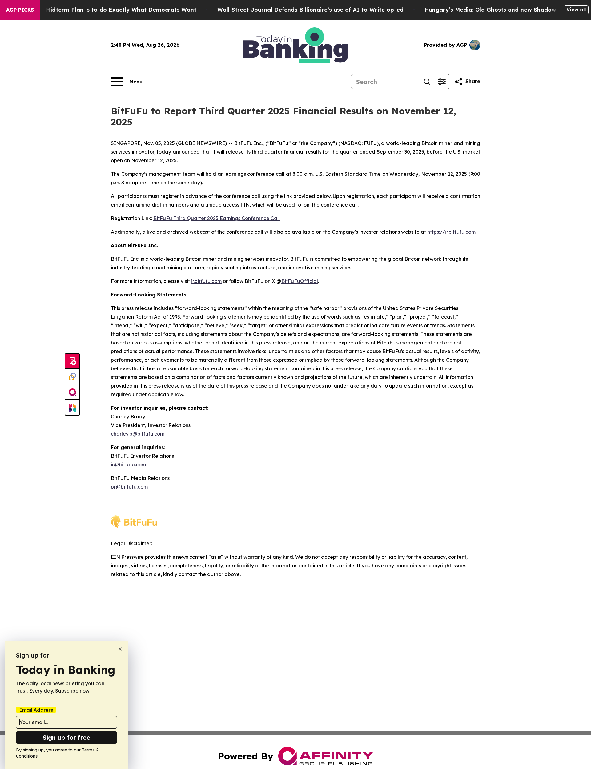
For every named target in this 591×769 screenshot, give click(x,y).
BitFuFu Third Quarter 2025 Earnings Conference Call (216, 218)
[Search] (427, 81)
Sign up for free (66, 737)
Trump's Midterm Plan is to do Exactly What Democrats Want (109, 9)
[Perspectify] (72, 377)
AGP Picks (20, 10)
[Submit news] (72, 361)
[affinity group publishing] (72, 392)
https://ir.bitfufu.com (451, 232)
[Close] (120, 649)
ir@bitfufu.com (128, 464)
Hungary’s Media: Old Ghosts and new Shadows (491, 9)
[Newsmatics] (72, 407)
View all (576, 9)
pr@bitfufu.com (129, 487)
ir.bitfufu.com (206, 281)
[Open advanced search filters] (441, 81)
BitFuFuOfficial (299, 281)
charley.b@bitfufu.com (137, 434)
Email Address (36, 710)
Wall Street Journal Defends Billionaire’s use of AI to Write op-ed (310, 9)
